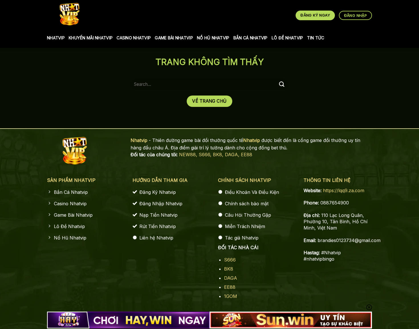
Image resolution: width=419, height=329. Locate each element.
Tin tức (315, 37)
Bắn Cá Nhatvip (250, 37)
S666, (206, 154)
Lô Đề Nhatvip (287, 37)
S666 (230, 260)
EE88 (246, 154)
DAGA (230, 278)
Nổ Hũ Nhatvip (213, 37)
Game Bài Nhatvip (174, 37)
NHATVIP (56, 37)
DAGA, (233, 154)
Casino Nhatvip (134, 37)
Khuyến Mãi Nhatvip (91, 37)
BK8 (228, 269)
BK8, (219, 154)
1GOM (230, 296)
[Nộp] (281, 84)
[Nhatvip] (69, 14)
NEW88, (189, 154)
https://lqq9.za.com (343, 190)
